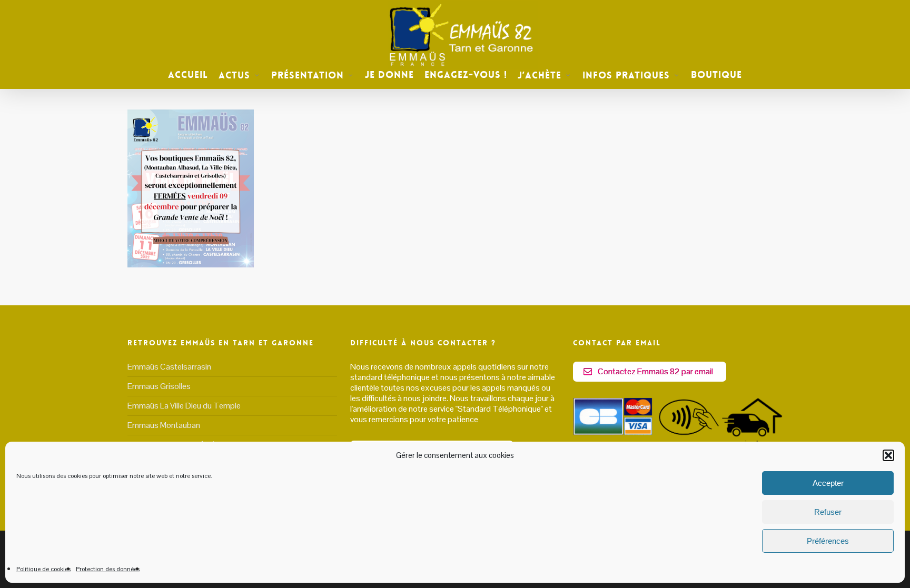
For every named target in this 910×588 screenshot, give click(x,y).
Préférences (828, 540)
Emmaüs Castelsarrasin (169, 367)
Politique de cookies (43, 569)
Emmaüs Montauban (163, 425)
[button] (888, 455)
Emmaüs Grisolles (159, 386)
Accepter (828, 483)
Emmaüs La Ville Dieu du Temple (184, 405)
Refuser (828, 511)
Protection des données (108, 569)
